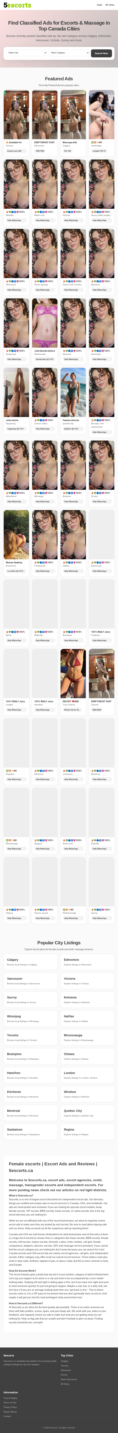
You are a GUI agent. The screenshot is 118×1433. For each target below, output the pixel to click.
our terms (19, 1228)
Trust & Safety (10, 1398)
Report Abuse (10, 1412)
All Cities (65, 1384)
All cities (109, 5)
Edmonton (66, 1370)
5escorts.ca (96, 1234)
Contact (7, 1416)
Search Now (101, 53)
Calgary (64, 1361)
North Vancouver (69, 1379)
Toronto (64, 1365)
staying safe (100, 1224)
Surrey (64, 1374)
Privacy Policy (10, 1407)
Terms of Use (10, 1402)
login (99, 5)
